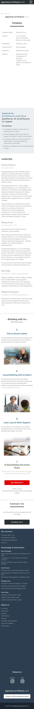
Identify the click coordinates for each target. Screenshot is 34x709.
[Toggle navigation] (30, 2)
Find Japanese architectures (9, 540)
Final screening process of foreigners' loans (13, 588)
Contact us (4, 542)
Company (4, 613)
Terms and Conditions (7, 623)
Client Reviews (5, 616)
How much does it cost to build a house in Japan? (15, 570)
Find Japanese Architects (8, 537)
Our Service (4, 608)
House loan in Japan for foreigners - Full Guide (14, 583)
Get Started (16, 483)
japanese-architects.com (19, 706)
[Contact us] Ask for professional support (17, 696)
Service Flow (4, 611)
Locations (4, 618)
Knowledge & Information (12, 548)
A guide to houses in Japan (11, 595)
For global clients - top (7, 535)
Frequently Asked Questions (9, 621)
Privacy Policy (5, 626)
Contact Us (16, 522)
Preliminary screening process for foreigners (13, 586)
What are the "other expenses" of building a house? (15, 577)
